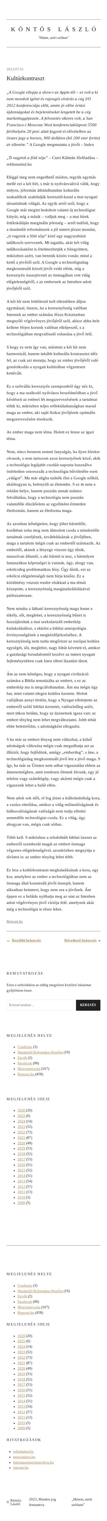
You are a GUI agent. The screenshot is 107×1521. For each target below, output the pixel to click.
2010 (21, 1197)
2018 (21, 1154)
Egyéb (22, 1058)
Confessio (25, 1047)
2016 (21, 1165)
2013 (21, 1181)
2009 (21, 1203)
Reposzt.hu (15, 921)
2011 (21, 1192)
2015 (21, 1170)
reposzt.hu (21, 1468)
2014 (21, 1176)
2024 (21, 1121)
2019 (21, 1148)
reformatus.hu (23, 1451)
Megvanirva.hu (29, 1069)
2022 (21, 1132)
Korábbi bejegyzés (26, 940)
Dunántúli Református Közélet (40, 1052)
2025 (21, 1116)
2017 (21, 1159)
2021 (21, 1138)
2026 (21, 1110)
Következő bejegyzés (80, 940)
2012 (21, 1187)
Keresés (88, 1005)
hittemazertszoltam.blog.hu (33, 1462)
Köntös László (55, 29)
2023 (21, 1127)
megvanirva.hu (24, 1457)
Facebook (25, 1063)
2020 (21, 1143)
